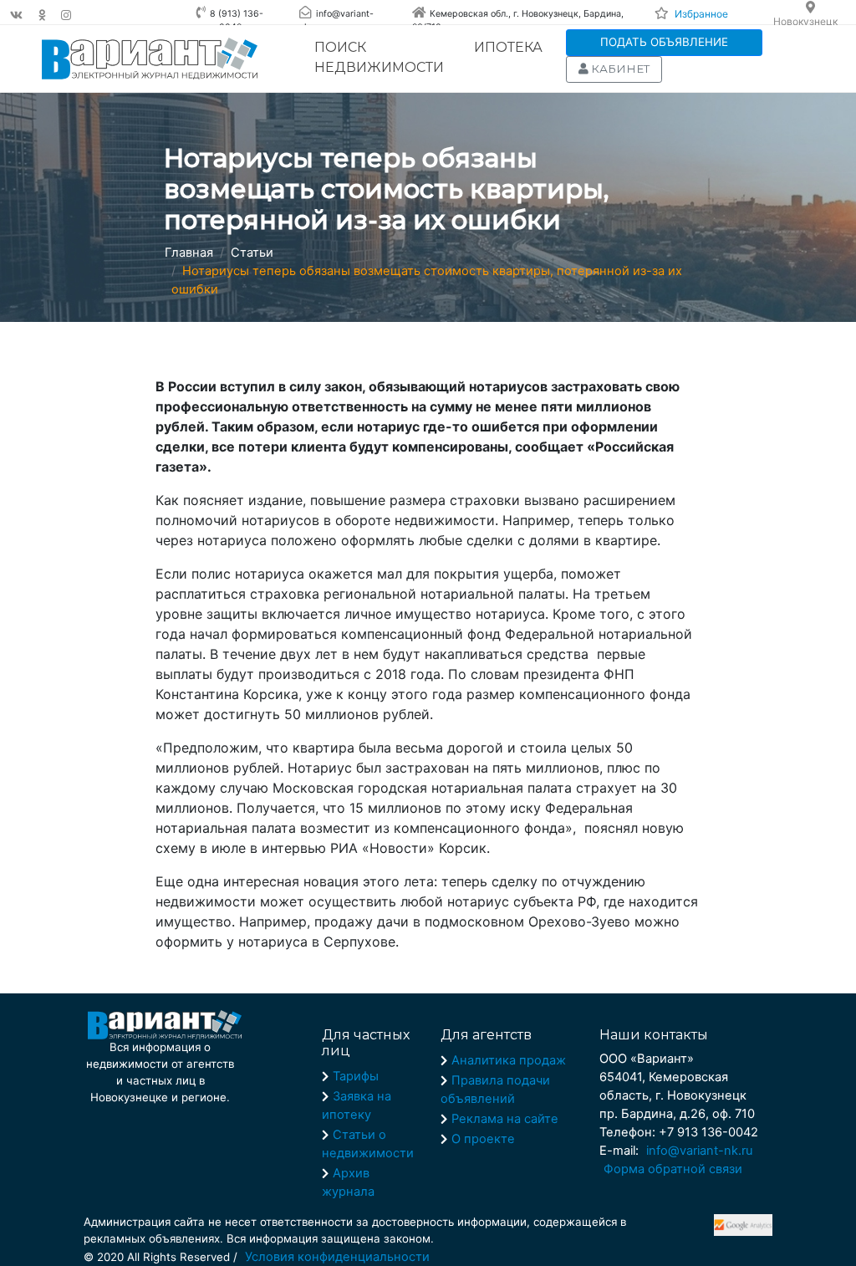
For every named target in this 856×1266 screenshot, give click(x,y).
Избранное (701, 14)
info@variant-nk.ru (699, 1150)
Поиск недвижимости (379, 57)
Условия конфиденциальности (337, 1256)
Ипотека (508, 47)
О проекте (483, 1138)
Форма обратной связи (673, 1169)
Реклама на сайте (504, 1118)
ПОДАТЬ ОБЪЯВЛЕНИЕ (664, 41)
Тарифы (356, 1076)
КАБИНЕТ (619, 68)
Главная (189, 252)
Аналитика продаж (508, 1060)
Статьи (252, 252)
